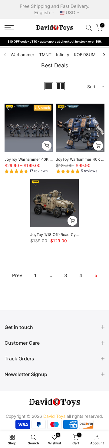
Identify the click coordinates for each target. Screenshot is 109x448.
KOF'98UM (84, 54)
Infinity (62, 54)
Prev (17, 275)
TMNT (45, 54)
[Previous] (5, 54)
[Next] (104, 54)
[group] (26, 172)
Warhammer (22, 54)
